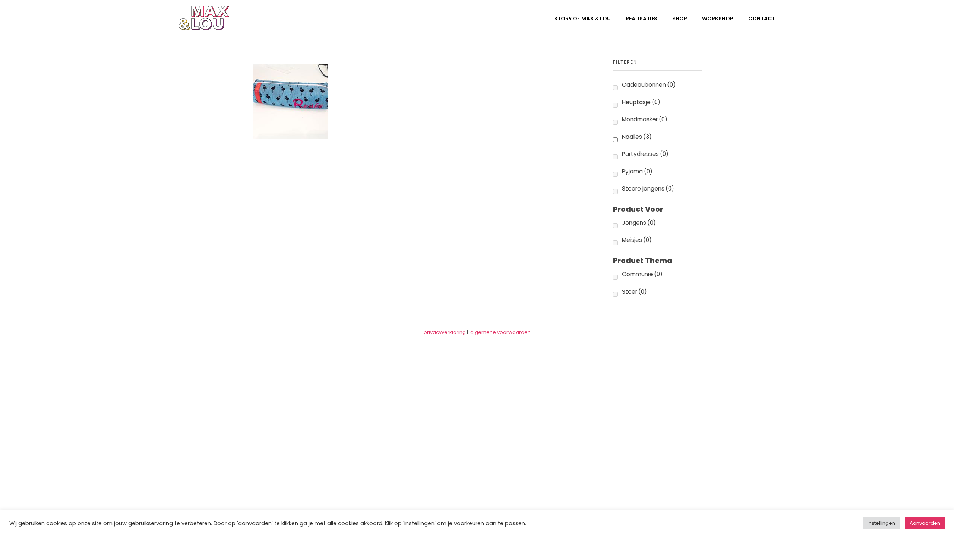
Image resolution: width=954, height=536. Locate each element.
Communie (642, 274)
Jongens (639, 223)
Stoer (634, 292)
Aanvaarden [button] (925, 523)
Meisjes (637, 240)
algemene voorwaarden (500, 332)
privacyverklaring (445, 332)
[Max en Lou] (204, 18)
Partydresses (645, 154)
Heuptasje (641, 102)
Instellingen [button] (881, 523)
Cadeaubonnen (649, 85)
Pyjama (637, 171)
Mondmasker (644, 119)
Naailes (637, 137)
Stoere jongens (648, 188)
